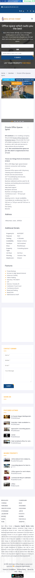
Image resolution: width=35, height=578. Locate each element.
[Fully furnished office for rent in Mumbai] (7, 442)
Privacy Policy (21, 569)
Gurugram (22, 508)
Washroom (10, 258)
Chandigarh (23, 500)
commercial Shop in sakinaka (21, 478)
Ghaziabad (22, 506)
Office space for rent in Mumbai (21, 471)
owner (13, 435)
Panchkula (22, 519)
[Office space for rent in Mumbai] (7, 472)
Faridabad (4, 506)
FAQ (16, 571)
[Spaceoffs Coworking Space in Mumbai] (7, 429)
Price (8, 246)
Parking (8, 238)
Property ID (10, 233)
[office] (7, 484)
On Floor (9, 253)
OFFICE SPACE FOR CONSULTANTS (21, 459)
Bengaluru (4, 500)
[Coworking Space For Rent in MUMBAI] (7, 466)
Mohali (3, 516)
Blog (20, 571)
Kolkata (21, 514)
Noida (3, 519)
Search (18, 57)
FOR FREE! (17, 63)
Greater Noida (6, 508)
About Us (30, 569)
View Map (28, 83)
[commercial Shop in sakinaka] (7, 478)
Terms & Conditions (9, 569)
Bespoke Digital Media (23, 566)
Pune (2, 522)
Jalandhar (4, 514)
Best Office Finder (18, 564)
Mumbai (21, 516)
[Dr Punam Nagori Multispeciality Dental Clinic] (7, 417)
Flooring (9, 255)
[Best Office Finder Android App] (17, 576)
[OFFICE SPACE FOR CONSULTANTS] (7, 460)
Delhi (20, 503)
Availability (9, 241)
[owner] (7, 435)
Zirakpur (21, 522)
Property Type (9, 249)
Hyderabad (4, 511)
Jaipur (21, 511)
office (13, 484)
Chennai (3, 503)
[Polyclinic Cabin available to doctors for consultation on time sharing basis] (7, 423)
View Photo (17, 83)
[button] (17, 46)
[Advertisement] (17, 324)
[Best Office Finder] (11, 19)
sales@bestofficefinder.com (10, 7)
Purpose (9, 236)
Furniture (9, 243)
